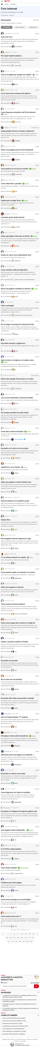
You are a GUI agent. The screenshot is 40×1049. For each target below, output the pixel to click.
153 (26, 934)
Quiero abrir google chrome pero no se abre (17, 379)
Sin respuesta (20, 27)
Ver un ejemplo (35, 982)
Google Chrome (10, 23)
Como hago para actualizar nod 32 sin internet (18, 112)
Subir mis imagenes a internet (12, 587)
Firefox (3, 23)
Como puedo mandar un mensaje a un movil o (18, 572)
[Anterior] (2, 934)
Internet (13, 4)
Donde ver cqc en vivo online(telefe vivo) (16, 255)
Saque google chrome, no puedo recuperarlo (17, 131)
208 (18, 937)
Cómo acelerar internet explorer (13, 604)
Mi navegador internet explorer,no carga (16, 539)
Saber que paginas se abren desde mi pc (16, 482)
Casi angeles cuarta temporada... (13, 830)
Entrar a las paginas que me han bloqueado (17, 150)
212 (33, 937)
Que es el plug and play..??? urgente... (15, 717)
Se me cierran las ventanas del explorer (16, 93)
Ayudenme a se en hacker (10, 467)
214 (13, 941)
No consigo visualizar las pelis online (15, 413)
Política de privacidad (32, 1039)
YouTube (18, 23)
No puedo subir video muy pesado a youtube (17, 698)
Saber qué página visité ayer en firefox (15, 236)
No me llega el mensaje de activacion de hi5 (17, 324)
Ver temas (11, 15)
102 (22, 934)
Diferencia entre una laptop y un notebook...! (17, 755)
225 (24, 941)
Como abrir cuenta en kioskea (12, 431)
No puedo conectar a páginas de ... (14, 343)
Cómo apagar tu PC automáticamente (13, 1028)
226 (27, 941)
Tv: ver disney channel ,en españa (13, 557)
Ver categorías (4, 15)
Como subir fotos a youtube (11, 184)
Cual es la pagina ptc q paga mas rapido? (16, 75)
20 (14, 934)
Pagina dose (5, 520)
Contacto (16, 1041)
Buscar (35, 20)
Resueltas (34, 27)
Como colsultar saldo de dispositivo (14, 270)
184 (29, 934)
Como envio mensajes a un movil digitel (16, 899)
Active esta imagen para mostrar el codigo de (18, 623)
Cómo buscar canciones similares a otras (14, 1021)
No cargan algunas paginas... (12, 56)
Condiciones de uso (21, 1039)
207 (14, 937)
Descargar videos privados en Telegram (14, 1034)
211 (29, 937)
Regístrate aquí (6, 1039)
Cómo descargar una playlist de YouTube (14, 1031)
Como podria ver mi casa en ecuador (14, 169)
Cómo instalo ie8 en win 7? (11, 916)
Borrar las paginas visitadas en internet (15, 289)
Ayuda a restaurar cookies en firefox (14, 642)
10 (10, 934)
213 (9, 941)
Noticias (4, 982)
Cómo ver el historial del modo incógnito (14, 1018)
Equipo (13, 1039)
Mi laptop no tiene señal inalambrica (14, 736)
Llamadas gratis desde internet (12, 217)
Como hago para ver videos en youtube (15, 792)
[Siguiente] (37, 934)
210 (26, 937)
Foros (6, 4)
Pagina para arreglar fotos (11, 200)
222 (20, 941)
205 (7, 937)
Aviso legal (23, 1041)
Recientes (7, 27)
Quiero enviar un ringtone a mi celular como (17, 360)
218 (16, 941)
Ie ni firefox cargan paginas (11, 849)
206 (11, 937)
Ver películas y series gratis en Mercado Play (15, 1026)
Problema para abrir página (11, 883)
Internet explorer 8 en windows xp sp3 (15, 501)
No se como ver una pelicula (11, 679)
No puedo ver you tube (9, 661)
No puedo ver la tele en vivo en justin (14, 448)
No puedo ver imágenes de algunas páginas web (19, 811)
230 (31, 941)
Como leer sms (6, 37)
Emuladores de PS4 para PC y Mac (12, 1023)
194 (33, 934)
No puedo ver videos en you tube (13, 774)
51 (18, 934)
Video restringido (7, 306)
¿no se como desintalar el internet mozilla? (17, 398)
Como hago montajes (9, 868)
